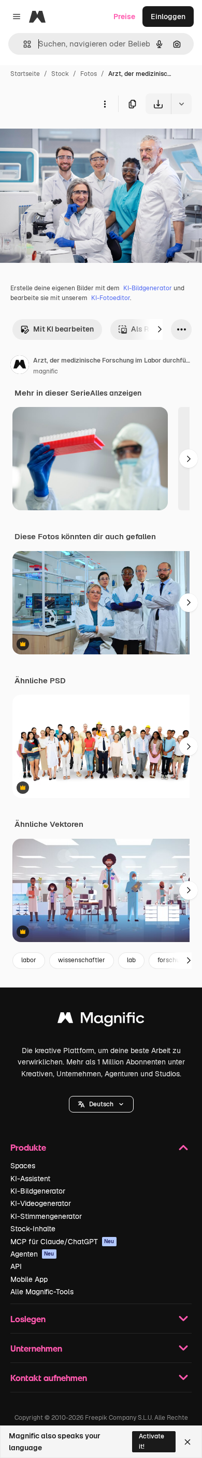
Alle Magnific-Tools (42, 1291)
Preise (124, 16)
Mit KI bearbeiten (63, 329)
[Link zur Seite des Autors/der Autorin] (19, 366)
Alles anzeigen (115, 393)
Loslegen (28, 1318)
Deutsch (101, 1104)
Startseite (25, 74)
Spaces (22, 1165)
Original (66, 138)
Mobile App (29, 1279)
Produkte (28, 1147)
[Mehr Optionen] (104, 103)
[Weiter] (159, 329)
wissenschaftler (81, 960)
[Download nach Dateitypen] (181, 103)
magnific (45, 371)
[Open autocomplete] (23, 44)
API (16, 1266)
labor (28, 960)
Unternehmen (36, 1348)
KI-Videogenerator (40, 1203)
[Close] (187, 1442)
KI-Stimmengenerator (46, 1216)
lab (131, 960)
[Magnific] (101, 1020)
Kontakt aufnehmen (48, 1377)
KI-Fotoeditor (110, 298)
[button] (101, 1104)
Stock (60, 74)
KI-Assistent (30, 1178)
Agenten (32, 1254)
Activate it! (151, 1441)
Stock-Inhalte (32, 1228)
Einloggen (168, 16)
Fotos (88, 74)
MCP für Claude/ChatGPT (62, 1241)
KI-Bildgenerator (147, 288)
